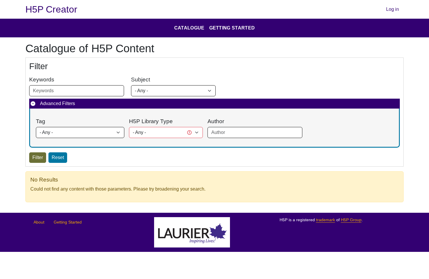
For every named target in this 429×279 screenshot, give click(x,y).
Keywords (41, 79)
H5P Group (351, 220)
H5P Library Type (151, 121)
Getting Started (68, 222)
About (39, 222)
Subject (140, 79)
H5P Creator (51, 9)
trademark (325, 220)
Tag (40, 121)
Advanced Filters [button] (57, 103)
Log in (392, 9)
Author (215, 121)
